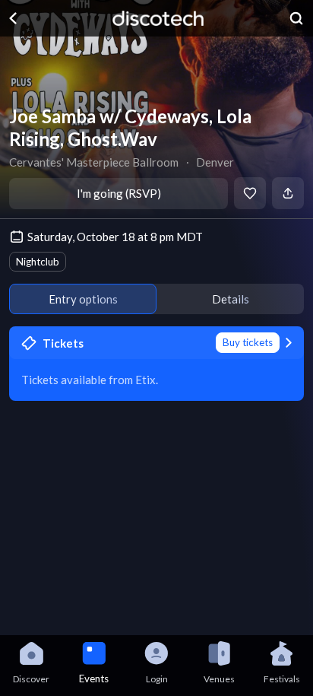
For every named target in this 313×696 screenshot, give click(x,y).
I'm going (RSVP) (119, 193)
